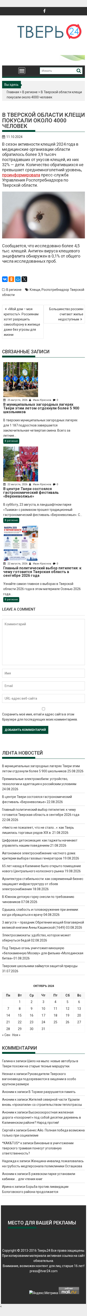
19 (67, 1015)
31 (43, 1029)
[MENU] (21, 70)
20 (79, 1015)
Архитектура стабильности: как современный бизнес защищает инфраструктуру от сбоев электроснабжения (42, 884)
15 (20, 1015)
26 (67, 1022)
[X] (24, 279)
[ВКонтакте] (5, 279)
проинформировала (21, 174)
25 (55, 1022)
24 (43, 1022)
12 (67, 1008)
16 (31, 1015)
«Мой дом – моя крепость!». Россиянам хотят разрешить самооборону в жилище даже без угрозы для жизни (22, 322)
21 (8, 1022)
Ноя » (16, 1035)
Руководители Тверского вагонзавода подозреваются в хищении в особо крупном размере (39, 1079)
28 (8, 1029)
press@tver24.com (44, 1271)
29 (20, 1029)
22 (20, 1022)
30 (31, 1029)
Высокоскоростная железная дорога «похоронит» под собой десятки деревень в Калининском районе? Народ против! (41, 1117)
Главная (13, 92)
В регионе (30, 92)
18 (55, 1015)
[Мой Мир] (18, 279)
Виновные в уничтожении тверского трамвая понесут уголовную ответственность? (38, 1148)
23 (31, 1022)
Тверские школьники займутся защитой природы (39, 966)
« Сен (6, 1035)
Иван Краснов (42, 400)
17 (43, 1015)
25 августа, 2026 (17, 400)
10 (43, 1008)
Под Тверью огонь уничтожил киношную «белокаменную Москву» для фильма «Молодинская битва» (42, 953)
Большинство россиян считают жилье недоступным (66, 314)
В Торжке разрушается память (52, 1092)
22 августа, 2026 (17, 484)
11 (55, 1008)
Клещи (35, 290)
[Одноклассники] (11, 279)
